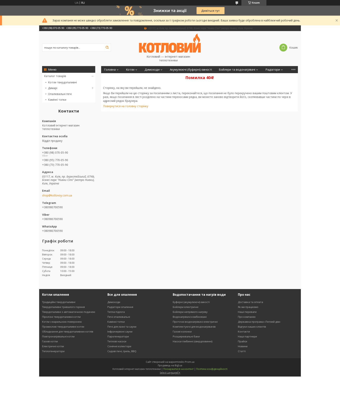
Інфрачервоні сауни (119, 331)
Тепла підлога (116, 312)
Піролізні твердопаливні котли (61, 317)
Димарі (52, 88)
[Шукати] (107, 48)
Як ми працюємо (248, 307)
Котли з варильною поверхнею (62, 321)
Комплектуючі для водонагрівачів (194, 326)
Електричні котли (53, 346)
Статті (242, 351)
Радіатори (272, 69)
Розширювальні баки (186, 336)
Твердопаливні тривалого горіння (63, 307)
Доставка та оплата (250, 302)
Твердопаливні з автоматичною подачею (68, 312)
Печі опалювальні (118, 317)
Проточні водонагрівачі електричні (195, 321)
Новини (243, 346)
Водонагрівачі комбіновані (190, 317)
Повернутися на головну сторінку (125, 106)
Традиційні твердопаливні (58, 302)
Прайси (242, 341)
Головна (110, 69)
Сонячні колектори (119, 346)
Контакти (244, 331)
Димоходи (152, 69)
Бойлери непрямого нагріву (190, 312)
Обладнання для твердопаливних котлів (67, 331)
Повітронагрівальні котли (58, 336)
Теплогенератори (53, 351)
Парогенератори (118, 336)
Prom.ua (189, 362)
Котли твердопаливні (62, 82)
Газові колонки (182, 331)
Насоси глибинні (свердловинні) (192, 341)
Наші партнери (247, 336)
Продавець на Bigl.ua (170, 365)
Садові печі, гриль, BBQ (121, 351)
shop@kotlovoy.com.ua (57, 195)
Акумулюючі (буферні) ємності (191, 69)
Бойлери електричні (185, 307)
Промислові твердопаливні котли (63, 326)
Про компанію (247, 317)
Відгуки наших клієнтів (252, 326)
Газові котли (50, 341)
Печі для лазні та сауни (121, 326)
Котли (130, 69)
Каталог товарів (55, 76)
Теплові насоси (116, 341)
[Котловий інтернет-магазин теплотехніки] (170, 43)
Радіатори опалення (120, 307)
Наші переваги (247, 312)
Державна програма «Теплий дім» (259, 321)
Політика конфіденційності (211, 369)
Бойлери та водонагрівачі (237, 69)
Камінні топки (57, 99)
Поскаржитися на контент (178, 369)
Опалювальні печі (60, 94)
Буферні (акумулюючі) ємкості (191, 302)
